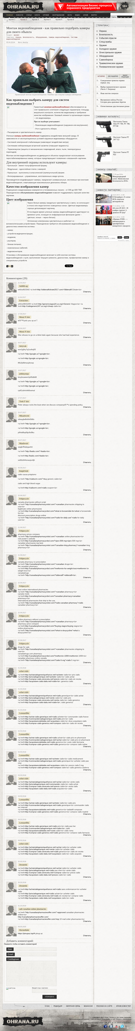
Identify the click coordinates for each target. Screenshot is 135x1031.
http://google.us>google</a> (36, 358)
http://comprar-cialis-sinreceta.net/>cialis (42, 851)
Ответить (87, 292)
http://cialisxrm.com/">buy (36, 479)
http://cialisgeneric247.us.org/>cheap (37, 306)
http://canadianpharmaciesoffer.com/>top (42, 919)
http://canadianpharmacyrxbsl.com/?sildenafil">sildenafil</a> (51, 575)
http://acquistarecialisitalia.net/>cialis (40, 742)
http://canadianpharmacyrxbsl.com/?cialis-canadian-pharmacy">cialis (54, 603)
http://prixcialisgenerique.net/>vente (40, 698)
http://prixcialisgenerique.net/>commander (42, 784)
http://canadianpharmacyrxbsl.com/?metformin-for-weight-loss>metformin (55, 568)
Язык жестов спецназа (109, 93)
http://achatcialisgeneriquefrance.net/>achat (43, 782)
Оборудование (58, 15)
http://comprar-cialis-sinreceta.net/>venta (42, 700)
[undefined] (113, 241)
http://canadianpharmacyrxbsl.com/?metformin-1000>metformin (51, 656)
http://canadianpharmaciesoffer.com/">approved (46, 912)
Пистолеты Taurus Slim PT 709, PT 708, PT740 (121, 124)
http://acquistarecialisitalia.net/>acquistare (42, 721)
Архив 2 (23, 19)
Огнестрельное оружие (110, 52)
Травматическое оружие (111, 63)
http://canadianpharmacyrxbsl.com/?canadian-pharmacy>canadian (53, 596)
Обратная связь (73, 1006)
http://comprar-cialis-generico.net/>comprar (43, 723)
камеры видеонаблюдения (26, 136)
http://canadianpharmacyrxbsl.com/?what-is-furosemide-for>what (52, 511)
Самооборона (106, 60)
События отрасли (107, 38)
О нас (47, 1006)
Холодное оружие (108, 49)
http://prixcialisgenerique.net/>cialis (39, 870)
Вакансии (88, 1006)
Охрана (18, 37)
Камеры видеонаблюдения (59, 37)
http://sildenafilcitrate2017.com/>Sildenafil (54, 289)
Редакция (58, 1006)
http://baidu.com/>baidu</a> (36, 456)
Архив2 (16, 35)
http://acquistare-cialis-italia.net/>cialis (40, 789)
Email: (11, 954)
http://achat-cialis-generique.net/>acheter (42, 759)
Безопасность (28, 37)
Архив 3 (35, 19)
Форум (94, 15)
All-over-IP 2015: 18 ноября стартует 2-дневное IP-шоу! (120, 210)
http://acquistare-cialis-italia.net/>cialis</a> (42, 681)
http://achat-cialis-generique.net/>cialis (41, 717)
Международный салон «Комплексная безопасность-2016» (120, 179)
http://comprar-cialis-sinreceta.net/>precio (42, 679)
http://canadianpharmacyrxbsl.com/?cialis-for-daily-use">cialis (51, 518)
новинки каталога (108, 117)
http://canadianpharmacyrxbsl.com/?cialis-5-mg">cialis (48, 660)
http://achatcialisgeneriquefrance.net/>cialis (43, 696)
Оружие (46, 15)
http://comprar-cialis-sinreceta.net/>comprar (43, 873)
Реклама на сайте (104, 1006)
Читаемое (101, 76)
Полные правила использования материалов (116, 1021)
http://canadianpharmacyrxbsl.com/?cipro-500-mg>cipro (48, 541)
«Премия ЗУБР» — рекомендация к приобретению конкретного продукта (121, 222)
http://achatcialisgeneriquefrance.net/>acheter (44, 675)
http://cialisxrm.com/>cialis (36, 488)
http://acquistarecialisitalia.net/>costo (40, 831)
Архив (85, 15)
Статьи (29, 15)
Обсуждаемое (113, 76)
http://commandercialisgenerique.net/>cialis (43, 719)
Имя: (10, 949)
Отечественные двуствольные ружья (114, 106)
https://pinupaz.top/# (26, 933)
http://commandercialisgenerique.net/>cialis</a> (45, 828)
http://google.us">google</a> (38, 354)
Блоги (37, 15)
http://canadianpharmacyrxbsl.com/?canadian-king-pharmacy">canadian (56, 545)
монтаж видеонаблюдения (56, 107)
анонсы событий (106, 170)
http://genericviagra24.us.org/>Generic (54, 304)
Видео (77, 15)
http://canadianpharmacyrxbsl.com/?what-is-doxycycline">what (52, 630)
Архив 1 (12, 19)
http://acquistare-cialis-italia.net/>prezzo (41, 875)
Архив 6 (70, 19)
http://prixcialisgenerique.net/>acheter (40, 677)
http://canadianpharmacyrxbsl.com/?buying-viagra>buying (49, 626)
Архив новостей (123, 1006)
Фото (70, 15)
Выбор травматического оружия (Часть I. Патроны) (113, 88)
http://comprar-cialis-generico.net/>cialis (41, 744)
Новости (19, 15)
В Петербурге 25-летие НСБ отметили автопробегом (121, 199)
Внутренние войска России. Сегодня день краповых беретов (113, 101)
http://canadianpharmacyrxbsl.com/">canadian (45, 504)
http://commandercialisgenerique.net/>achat (43, 740)
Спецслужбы (105, 42)
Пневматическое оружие (111, 67)
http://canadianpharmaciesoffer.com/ (33, 917)
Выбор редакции (125, 76)
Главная (9, 15)
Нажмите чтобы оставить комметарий (20, 944)
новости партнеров (108, 190)
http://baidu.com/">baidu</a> (38, 451)
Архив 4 (47, 19)
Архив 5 (59, 19)
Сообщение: (14, 959)
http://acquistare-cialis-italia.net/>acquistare (43, 854)
